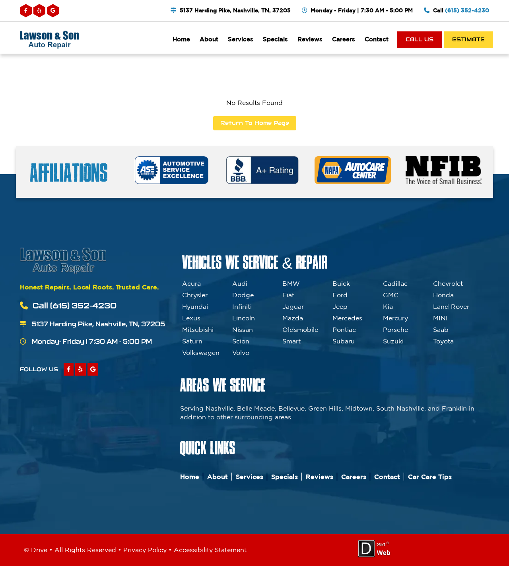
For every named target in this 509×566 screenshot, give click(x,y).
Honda (443, 295)
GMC (390, 295)
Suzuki (393, 341)
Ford (340, 295)
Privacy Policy (145, 549)
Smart (291, 341)
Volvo (240, 352)
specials (275, 39)
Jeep (340, 306)
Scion (240, 341)
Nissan (242, 329)
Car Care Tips (430, 476)
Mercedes (347, 318)
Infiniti (242, 306)
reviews (309, 39)
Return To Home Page (254, 122)
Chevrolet (448, 283)
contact (377, 39)
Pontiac (344, 329)
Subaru (343, 341)
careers (343, 39)
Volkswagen (201, 352)
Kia (388, 306)
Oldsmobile (300, 329)
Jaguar (293, 306)
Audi (239, 283)
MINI (440, 318)
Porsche (395, 329)
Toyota (443, 341)
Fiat (288, 295)
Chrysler (195, 295)
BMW (291, 283)
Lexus (191, 318)
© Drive (35, 549)
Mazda (292, 318)
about (209, 39)
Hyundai (195, 306)
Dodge (243, 295)
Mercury (395, 318)
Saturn (192, 341)
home (181, 39)
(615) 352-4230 (467, 10)
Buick (341, 283)
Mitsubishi (198, 329)
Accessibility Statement (210, 549)
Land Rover (451, 306)
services (240, 39)
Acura (191, 283)
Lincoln (243, 318)
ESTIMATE (468, 39)
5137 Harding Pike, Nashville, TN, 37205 (235, 10)
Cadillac (395, 283)
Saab (441, 329)
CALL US (419, 39)
